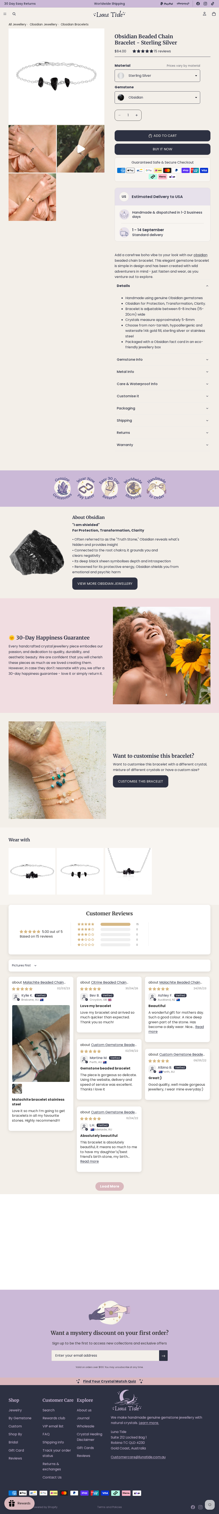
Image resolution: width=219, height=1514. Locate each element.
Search (49, 1410)
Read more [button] (89, 1161)
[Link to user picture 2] (17, 1089)
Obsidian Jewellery (44, 24)
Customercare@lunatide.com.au (138, 1457)
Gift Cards (85, 1447)
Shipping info (53, 1442)
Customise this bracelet (140, 781)
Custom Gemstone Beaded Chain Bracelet (108, 1047)
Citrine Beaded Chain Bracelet (103, 985)
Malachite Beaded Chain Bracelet (38, 985)
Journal (83, 1418)
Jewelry (15, 1410)
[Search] (14, 14)
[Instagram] (205, 3)
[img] (22, 989)
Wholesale (85, 1426)
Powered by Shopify (45, 1507)
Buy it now (162, 149)
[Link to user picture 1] (41, 1043)
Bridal (13, 1442)
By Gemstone (20, 1418)
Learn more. (149, 1422)
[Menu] (5, 14)
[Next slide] (205, 871)
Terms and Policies (109, 1507)
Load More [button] (109, 1186)
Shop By (15, 1434)
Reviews (15, 1458)
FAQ (46, 1434)
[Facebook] (198, 3)
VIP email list (53, 1426)
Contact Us (52, 1477)
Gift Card (16, 1450)
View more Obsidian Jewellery (104, 583)
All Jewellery (17, 24)
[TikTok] (212, 3)
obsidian (200, 255)
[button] (143, 51)
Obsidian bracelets (75, 24)
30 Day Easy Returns (20, 3)
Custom (15, 1426)
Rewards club (54, 1418)
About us (84, 1410)
